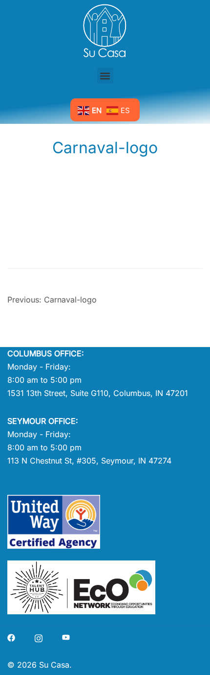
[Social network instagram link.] (38, 637)
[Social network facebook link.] (11, 637)
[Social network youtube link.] (66, 637)
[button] (105, 76)
